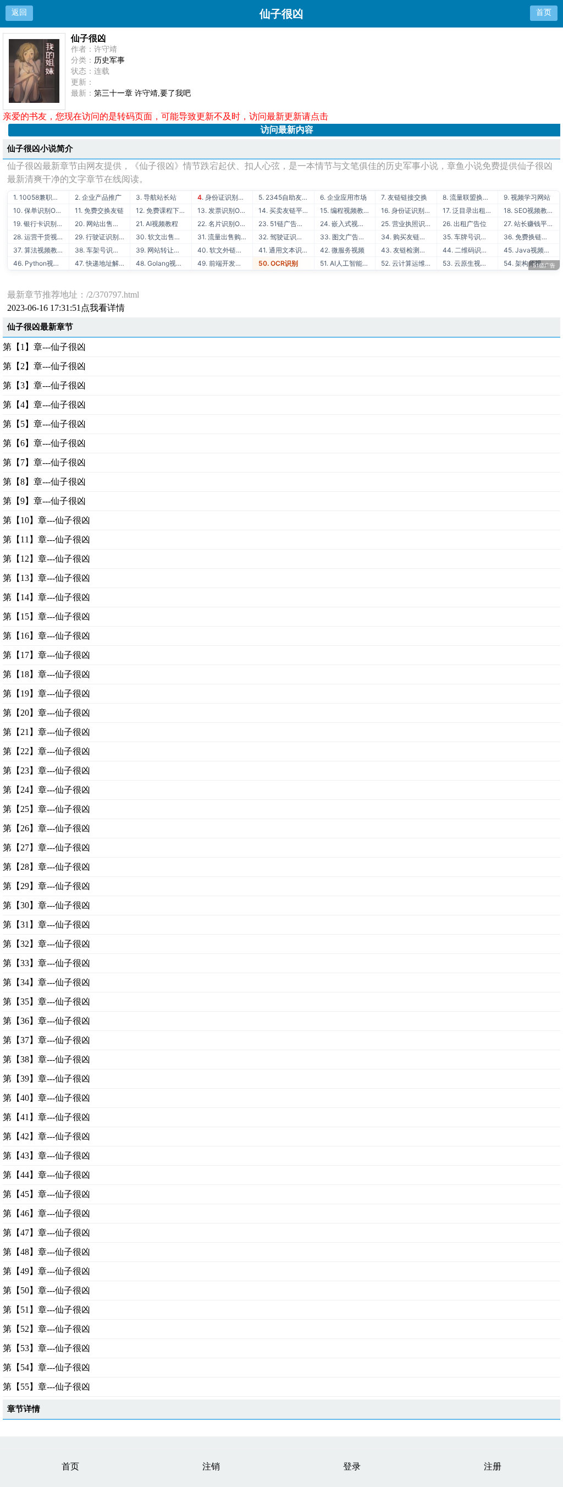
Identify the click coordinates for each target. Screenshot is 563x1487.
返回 (19, 12)
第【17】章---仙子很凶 (46, 655)
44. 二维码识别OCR (470, 250)
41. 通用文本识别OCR (286, 250)
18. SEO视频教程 (529, 210)
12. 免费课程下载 (161, 210)
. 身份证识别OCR (224, 197)
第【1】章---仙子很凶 (44, 347)
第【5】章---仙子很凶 (44, 424)
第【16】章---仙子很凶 (46, 635)
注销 (211, 1466)
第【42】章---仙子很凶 (46, 1136)
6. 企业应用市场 (343, 197)
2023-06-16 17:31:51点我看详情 (66, 307)
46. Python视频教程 (41, 263)
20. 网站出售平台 (100, 224)
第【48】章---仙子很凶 (46, 1251)
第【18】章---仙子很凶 (46, 674)
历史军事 (109, 60)
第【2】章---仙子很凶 (44, 366)
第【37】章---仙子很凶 (46, 1040)
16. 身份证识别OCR (409, 210)
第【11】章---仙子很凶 (46, 539)
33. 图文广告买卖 (346, 237)
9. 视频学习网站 (527, 197)
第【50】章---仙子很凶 (46, 1290)
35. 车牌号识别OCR (470, 237)
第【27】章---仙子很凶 (46, 847)
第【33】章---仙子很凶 (46, 963)
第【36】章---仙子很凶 (46, 1020)
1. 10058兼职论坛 (39, 197)
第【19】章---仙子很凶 (46, 693)
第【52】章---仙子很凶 (46, 1329)
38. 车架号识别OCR (102, 250)
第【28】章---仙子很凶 (46, 866)
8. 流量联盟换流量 (469, 197)
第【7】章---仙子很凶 (44, 462)
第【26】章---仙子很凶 (46, 828)
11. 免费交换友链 (99, 210)
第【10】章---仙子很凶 (46, 520)
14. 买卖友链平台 (283, 210)
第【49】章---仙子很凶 (46, 1271)
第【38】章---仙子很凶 (46, 1059)
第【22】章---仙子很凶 (46, 751)
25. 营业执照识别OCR (409, 224)
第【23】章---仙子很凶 (46, 770)
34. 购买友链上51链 (409, 237)
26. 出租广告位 (465, 224)
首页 (543, 12)
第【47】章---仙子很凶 (46, 1232)
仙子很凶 (88, 38)
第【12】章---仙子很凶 (46, 558)
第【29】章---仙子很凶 (46, 886)
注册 (492, 1466)
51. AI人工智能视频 (348, 263)
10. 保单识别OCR (39, 210)
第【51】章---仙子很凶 (46, 1309)
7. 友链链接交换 (404, 197)
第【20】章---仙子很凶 (46, 712)
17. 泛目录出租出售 (470, 210)
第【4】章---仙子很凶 (44, 404)
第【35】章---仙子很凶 (46, 1001)
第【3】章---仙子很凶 (44, 385)
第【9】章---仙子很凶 (44, 501)
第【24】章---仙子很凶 (46, 789)
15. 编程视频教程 (345, 210)
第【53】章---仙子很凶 (46, 1348)
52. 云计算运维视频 (409, 263)
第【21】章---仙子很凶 (46, 732)
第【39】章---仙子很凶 (46, 1078)
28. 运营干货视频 (38, 237)
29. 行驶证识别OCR (102, 237)
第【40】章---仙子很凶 (46, 1097)
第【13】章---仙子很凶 (46, 578)
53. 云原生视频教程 (470, 263)
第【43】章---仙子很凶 (46, 1155)
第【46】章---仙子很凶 (46, 1213)
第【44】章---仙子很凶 (46, 1174)
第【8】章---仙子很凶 (44, 481)
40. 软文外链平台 (223, 250)
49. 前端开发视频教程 (225, 263)
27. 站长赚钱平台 (529, 224)
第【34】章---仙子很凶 (46, 982)
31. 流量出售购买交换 (225, 237)
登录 (352, 1466)
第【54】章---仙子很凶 (46, 1367)
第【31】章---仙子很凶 (46, 924)
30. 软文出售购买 (161, 237)
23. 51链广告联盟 (284, 224)
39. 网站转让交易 (161, 250)
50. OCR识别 (278, 263)
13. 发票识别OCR (223, 210)
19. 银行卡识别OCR (41, 224)
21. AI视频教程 (157, 224)
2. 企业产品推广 (98, 197)
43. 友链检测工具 (407, 250)
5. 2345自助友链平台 (286, 197)
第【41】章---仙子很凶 (46, 1117)
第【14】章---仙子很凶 (46, 597)
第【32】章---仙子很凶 (46, 943)
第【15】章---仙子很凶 (46, 616)
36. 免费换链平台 (529, 237)
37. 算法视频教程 (38, 250)
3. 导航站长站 (156, 197)
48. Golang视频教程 (163, 263)
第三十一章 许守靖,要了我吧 (142, 93)
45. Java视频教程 (530, 250)
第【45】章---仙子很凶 (46, 1194)
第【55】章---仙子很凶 (46, 1386)
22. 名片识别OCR (223, 224)
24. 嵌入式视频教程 (348, 224)
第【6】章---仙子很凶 (44, 443)
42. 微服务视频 (342, 250)
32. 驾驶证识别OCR (286, 237)
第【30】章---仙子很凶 (46, 905)
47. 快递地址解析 (100, 263)
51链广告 (544, 265)
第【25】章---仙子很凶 (46, 809)
